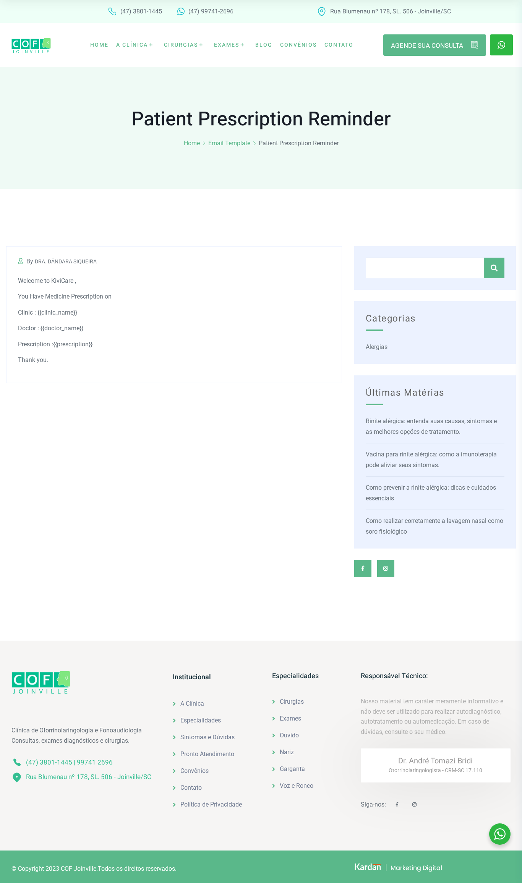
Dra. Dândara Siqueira (66, 261)
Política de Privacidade (211, 804)
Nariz (287, 752)
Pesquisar (494, 268)
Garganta (292, 769)
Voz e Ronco (296, 785)
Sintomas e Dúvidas (207, 737)
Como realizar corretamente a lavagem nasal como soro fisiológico (434, 526)
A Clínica (192, 703)
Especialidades (200, 720)
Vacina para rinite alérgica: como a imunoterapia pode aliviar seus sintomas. (431, 460)
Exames (290, 718)
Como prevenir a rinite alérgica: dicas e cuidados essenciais (431, 493)
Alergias (376, 347)
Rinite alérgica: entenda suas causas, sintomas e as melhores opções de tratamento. (431, 426)
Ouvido (289, 735)
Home (192, 143)
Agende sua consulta (427, 45)
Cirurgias (292, 701)
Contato (191, 787)
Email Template (229, 143)
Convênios (194, 770)
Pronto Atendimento (207, 754)
